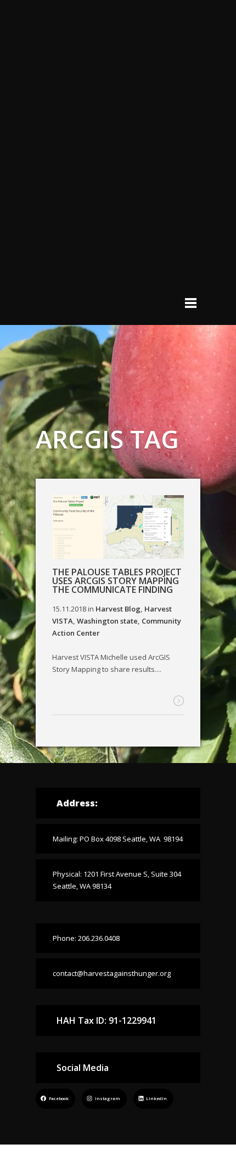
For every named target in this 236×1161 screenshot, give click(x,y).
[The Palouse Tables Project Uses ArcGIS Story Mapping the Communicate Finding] (118, 528)
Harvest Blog (118, 609)
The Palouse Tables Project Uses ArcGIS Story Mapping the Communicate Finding (117, 581)
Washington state (107, 621)
